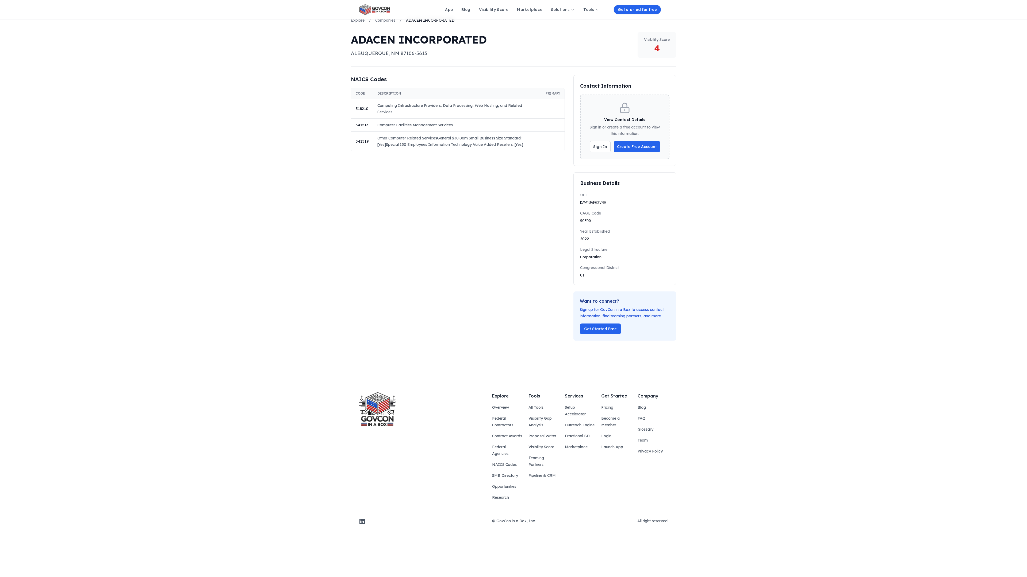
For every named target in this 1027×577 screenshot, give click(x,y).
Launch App (612, 447)
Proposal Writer (542, 436)
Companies (385, 20)
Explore (358, 20)
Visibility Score (541, 447)
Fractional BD (577, 436)
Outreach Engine (580, 425)
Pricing (607, 407)
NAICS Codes (504, 464)
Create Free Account (637, 146)
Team (643, 440)
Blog (642, 407)
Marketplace (576, 447)
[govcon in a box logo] (377, 409)
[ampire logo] (374, 9)
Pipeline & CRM (542, 475)
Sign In (600, 146)
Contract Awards (507, 436)
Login (606, 436)
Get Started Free (600, 328)
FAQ (641, 418)
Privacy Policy (650, 451)
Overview (500, 407)
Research (500, 497)
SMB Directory (505, 475)
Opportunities (504, 486)
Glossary (645, 429)
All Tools (535, 407)
